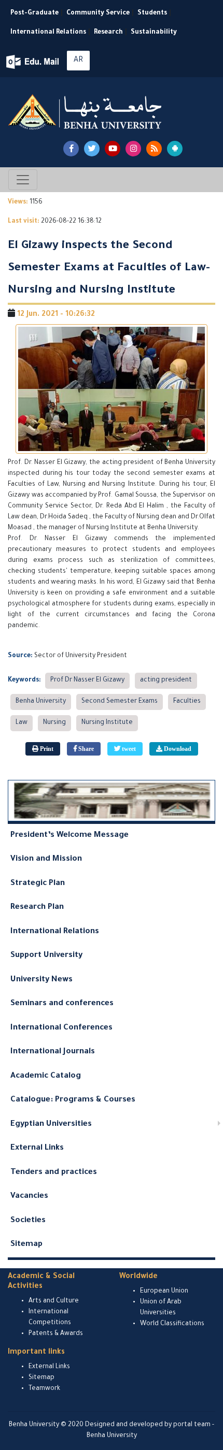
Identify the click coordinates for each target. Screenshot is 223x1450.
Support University (46, 955)
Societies (28, 1220)
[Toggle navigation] (22, 179)
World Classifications (172, 1324)
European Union (164, 1291)
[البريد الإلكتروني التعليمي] (33, 62)
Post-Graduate (34, 13)
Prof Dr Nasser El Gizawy (87, 680)
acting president (166, 680)
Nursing (54, 723)
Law (21, 723)
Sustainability (154, 32)
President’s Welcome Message (69, 835)
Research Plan (37, 907)
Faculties (187, 701)
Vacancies (29, 1196)
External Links (37, 1148)
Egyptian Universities (51, 1124)
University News (41, 980)
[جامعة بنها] (86, 111)
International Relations (48, 32)
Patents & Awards (56, 1334)
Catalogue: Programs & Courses (72, 1100)
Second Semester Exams (119, 701)
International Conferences (61, 1028)
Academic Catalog (45, 1076)
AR (78, 60)
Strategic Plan (37, 883)
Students (152, 13)
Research (108, 32)
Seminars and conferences (62, 1003)
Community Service (98, 13)
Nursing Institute (107, 723)
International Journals (52, 1052)
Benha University (41, 701)
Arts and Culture (54, 1301)
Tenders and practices (53, 1172)
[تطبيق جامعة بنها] (175, 148)
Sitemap (26, 1244)
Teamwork (44, 1389)
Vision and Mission (46, 859)
